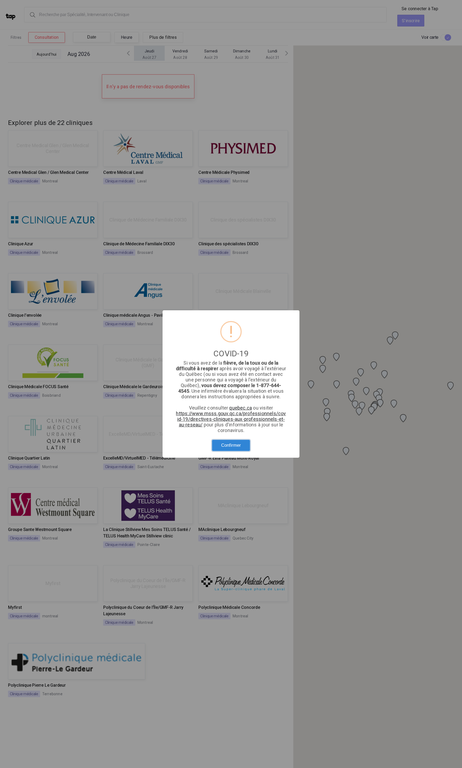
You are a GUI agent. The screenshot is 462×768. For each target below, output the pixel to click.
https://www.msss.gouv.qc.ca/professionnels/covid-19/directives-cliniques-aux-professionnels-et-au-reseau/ (231, 419)
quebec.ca (240, 408)
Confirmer (231, 445)
